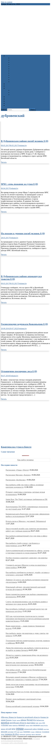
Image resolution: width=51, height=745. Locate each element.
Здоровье (14, 58)
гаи (37, 723)
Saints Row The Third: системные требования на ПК (26, 499)
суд (15, 732)
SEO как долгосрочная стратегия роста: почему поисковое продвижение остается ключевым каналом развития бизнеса (27, 618)
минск (3, 729)
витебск (5, 722)
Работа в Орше (12, 97)
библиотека (40, 720)
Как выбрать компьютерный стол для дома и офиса (26, 536)
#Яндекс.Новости (8, 717)
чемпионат (22, 734)
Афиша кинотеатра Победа (17, 86)
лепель (27, 725)
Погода (9, 101)
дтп (43, 723)
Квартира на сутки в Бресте (16, 447)
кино (10, 725)
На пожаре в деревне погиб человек (23, 233)
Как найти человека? (18, 82)
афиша (23, 720)
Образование (15, 62)
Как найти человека (25, 460)
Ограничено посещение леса (19, 371)
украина (8, 734)
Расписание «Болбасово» (16, 480)
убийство (38, 732)
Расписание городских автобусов (23, 90)
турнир (32, 732)
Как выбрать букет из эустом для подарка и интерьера (27, 692)
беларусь (31, 720)
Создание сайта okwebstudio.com (14, 743)
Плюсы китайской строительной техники (22, 706)
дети (40, 723)
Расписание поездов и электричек (24, 95)
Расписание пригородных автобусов (25, 92)
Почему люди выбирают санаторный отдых (23, 699)
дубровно (4, 725)
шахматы (28, 734)
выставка (31, 723)
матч (31, 725)
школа (33, 734)
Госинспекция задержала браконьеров (24, 324)
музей (8, 729)
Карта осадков (11, 103)
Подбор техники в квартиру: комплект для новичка (26, 558)
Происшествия (16, 69)
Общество (14, 67)
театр (21, 732)
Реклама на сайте (13, 105)
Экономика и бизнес (18, 77)
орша (20, 728)
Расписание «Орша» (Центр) (17, 470)
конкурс (15, 725)
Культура (14, 60)
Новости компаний (18, 79)
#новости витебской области (28, 717)
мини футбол (44, 725)
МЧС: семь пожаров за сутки (19, 184)
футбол (16, 734)
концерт (21, 725)
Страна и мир (15, 73)
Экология (14, 75)
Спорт (13, 71)
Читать (4, 162)
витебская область (18, 723)
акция (18, 720)
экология (38, 734)
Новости (9, 56)
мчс (13, 728)
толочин (26, 732)
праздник (46, 729)
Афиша (9, 84)
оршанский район (30, 729)
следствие (10, 732)
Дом (12, 64)
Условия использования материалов (20, 740)
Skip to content (6, 2)
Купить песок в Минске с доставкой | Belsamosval (26, 521)
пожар (40, 729)
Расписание (10, 88)
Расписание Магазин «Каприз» (18, 475)
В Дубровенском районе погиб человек (24, 141)
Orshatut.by (22, 145)
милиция (36, 725)
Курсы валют (11, 99)
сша (18, 732)
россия (4, 731)
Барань (9, 720)
